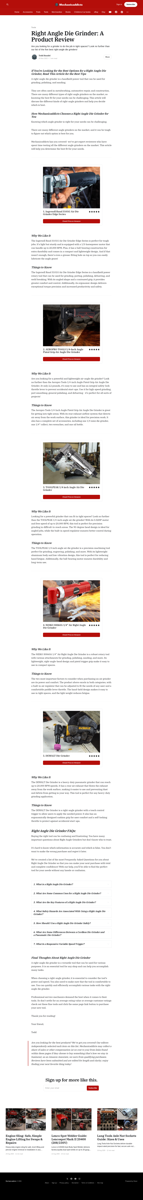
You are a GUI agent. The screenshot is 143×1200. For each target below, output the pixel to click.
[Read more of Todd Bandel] (34, 57)
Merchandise (57, 12)
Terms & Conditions (87, 1183)
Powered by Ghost (131, 1181)
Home (17, 12)
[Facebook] (71, 1179)
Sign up (54, 1183)
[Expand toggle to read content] (108, 884)
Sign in (119, 4)
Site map (100, 1183)
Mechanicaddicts (11, 1181)
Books (68, 12)
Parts (38, 12)
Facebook (116, 12)
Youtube (110, 12)
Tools (46, 12)
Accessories (28, 12)
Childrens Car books (82, 12)
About (47, 1183)
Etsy (103, 12)
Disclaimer (75, 1183)
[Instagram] (79, 1179)
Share (107, 57)
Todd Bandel (44, 55)
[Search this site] (7, 4)
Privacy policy (64, 1183)
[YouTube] (75, 1179)
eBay (96, 12)
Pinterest (122, 12)
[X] (67, 1179)
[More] (127, 12)
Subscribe (130, 4)
